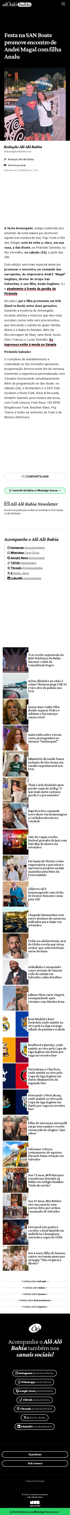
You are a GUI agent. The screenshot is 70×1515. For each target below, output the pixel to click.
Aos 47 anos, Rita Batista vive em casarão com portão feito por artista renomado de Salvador (44, 1206)
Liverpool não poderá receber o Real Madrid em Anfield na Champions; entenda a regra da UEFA (46, 1232)
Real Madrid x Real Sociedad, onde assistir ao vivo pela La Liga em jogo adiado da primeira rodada (46, 1024)
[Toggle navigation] (63, 4)
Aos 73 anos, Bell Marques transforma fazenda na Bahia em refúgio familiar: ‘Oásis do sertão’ (46, 1180)
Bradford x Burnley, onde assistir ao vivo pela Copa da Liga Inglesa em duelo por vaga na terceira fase (47, 1050)
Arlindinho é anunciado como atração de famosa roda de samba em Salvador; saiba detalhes (45, 972)
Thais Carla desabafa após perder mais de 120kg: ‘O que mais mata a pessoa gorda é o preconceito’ (46, 790)
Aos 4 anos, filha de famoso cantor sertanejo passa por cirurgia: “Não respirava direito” (46, 1258)
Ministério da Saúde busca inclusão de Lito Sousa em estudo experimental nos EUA (46, 764)
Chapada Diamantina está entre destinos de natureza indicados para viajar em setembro (47, 920)
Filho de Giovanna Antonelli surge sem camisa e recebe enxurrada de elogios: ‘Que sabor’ (47, 1128)
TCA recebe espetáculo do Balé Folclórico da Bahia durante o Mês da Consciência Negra (46, 660)
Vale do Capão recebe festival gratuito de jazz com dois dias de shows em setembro (47, 842)
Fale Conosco (35, 1463)
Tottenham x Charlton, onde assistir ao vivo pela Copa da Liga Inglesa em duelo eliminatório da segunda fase (45, 1076)
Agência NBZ (35, 1504)
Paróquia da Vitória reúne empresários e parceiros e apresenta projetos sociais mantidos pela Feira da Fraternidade (46, 868)
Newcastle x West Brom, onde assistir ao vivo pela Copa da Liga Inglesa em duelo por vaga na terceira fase (46, 1102)
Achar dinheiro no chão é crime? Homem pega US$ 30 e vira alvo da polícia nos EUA (47, 686)
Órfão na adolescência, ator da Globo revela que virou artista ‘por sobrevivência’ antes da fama (47, 946)
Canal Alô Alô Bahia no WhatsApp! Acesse (35, 490)
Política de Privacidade (34, 1481)
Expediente (35, 1454)
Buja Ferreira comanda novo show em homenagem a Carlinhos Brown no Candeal (47, 816)
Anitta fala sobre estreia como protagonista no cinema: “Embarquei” (44, 738)
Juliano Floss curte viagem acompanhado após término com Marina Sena (46, 998)
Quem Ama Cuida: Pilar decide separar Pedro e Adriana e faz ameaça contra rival (44, 712)
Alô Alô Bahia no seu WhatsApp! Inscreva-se (35, 1512)
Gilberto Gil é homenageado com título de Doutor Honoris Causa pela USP (46, 894)
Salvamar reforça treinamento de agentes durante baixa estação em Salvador (46, 1154)
